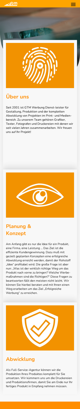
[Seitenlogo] (10, 3)
